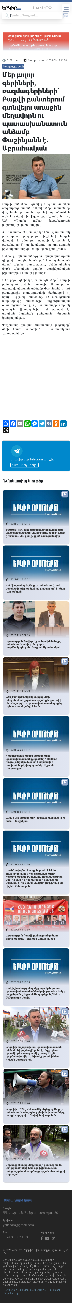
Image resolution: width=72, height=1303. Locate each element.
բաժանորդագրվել (24, 465)
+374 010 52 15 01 (16, 1237)
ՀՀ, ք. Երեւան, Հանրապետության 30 (30, 1213)
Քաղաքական (40, 39)
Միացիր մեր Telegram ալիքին (32, 459)
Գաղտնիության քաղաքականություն (24, 1290)
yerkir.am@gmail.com (18, 1225)
